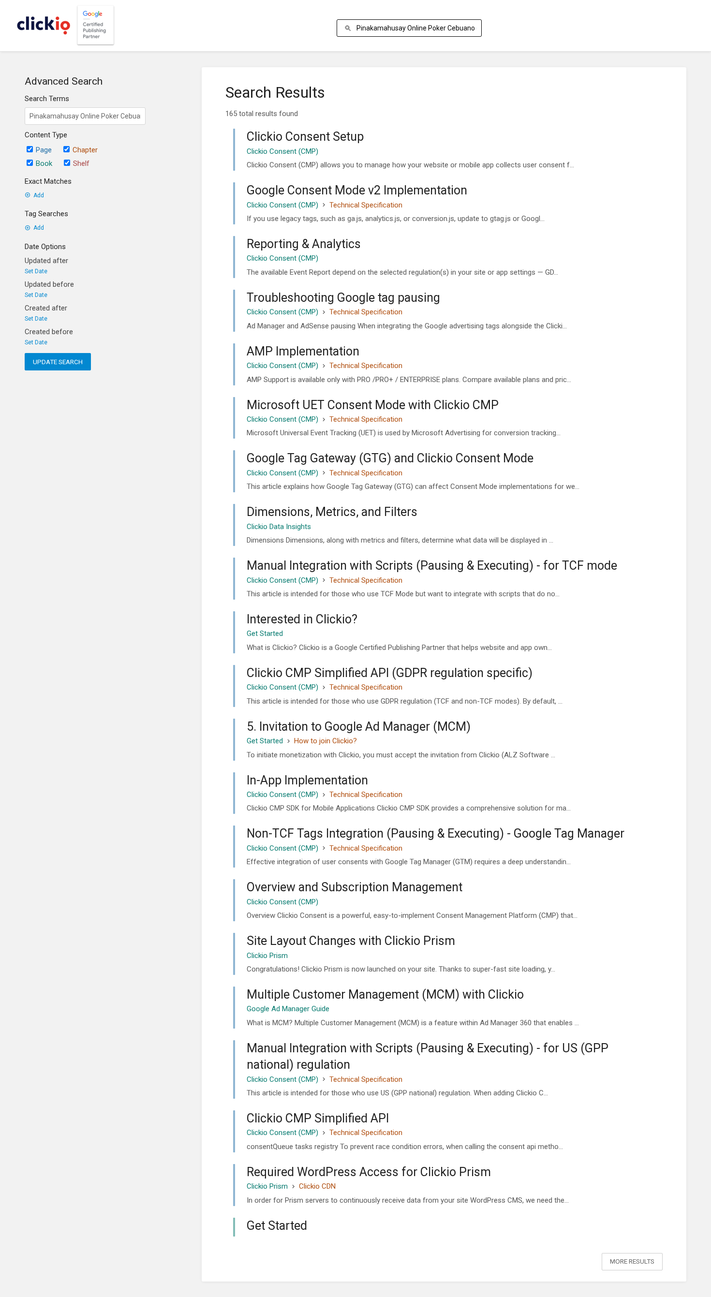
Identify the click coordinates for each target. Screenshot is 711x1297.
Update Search (58, 362)
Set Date (36, 271)
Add (38, 195)
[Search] (349, 28)
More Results (632, 1261)
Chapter (85, 150)
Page (44, 150)
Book (44, 163)
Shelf (81, 163)
